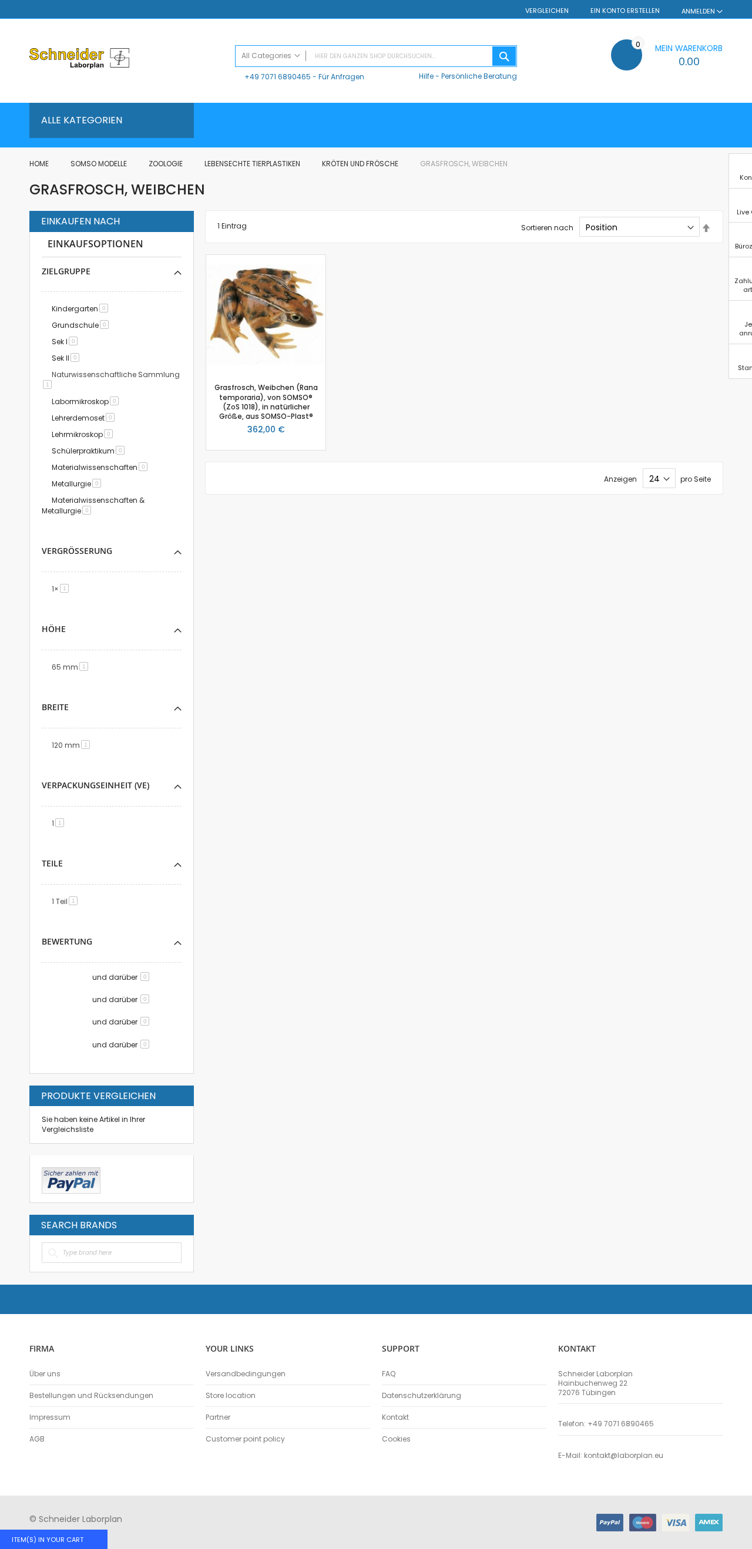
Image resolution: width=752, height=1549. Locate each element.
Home (40, 164)
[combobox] (376, 56)
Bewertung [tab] (67, 941)
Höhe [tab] (54, 628)
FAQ (388, 1374)
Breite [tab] (55, 707)
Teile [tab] (52, 863)
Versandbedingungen (246, 1374)
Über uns (45, 1374)
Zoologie (166, 164)
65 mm (72, 667)
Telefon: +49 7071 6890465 (606, 1424)
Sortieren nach (547, 228)
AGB (37, 1439)
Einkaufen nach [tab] (80, 221)
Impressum (49, 1417)
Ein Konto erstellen (625, 10)
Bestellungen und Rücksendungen (91, 1395)
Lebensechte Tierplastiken (253, 164)
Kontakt (395, 1417)
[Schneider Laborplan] (126, 59)
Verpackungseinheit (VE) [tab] (95, 785)
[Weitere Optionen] (71, 1179)
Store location (231, 1395)
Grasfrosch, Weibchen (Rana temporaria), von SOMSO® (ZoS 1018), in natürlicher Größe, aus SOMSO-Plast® (266, 401)
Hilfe (426, 76)
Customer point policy (245, 1439)
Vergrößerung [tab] (77, 550)
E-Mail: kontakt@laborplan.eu (610, 1455)
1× (62, 589)
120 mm (73, 745)
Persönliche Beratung (479, 76)
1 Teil (67, 901)
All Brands (178, 1224)
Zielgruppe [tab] (66, 271)
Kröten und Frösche (361, 164)
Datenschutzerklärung (421, 1395)
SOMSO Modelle (99, 164)
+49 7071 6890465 (277, 77)
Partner (218, 1417)
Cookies (396, 1439)
